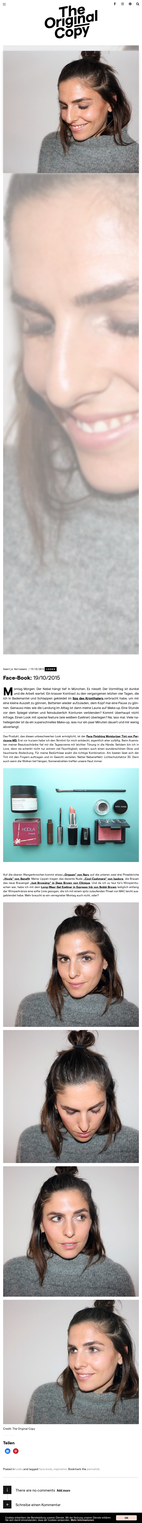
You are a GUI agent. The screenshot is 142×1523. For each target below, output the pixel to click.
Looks (50, 669)
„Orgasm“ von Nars (76, 874)
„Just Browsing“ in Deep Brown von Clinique (60, 882)
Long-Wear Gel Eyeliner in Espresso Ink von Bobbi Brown (79, 887)
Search (136, 4)
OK (126, 1518)
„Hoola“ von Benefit (16, 878)
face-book (45, 1469)
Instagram (121, 4)
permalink (93, 1469)
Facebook (113, 4)
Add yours (63, 1490)
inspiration (60, 1469)
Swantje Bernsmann (15, 669)
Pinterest (128, 4)
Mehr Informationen (82, 1520)
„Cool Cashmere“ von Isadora (103, 878)
